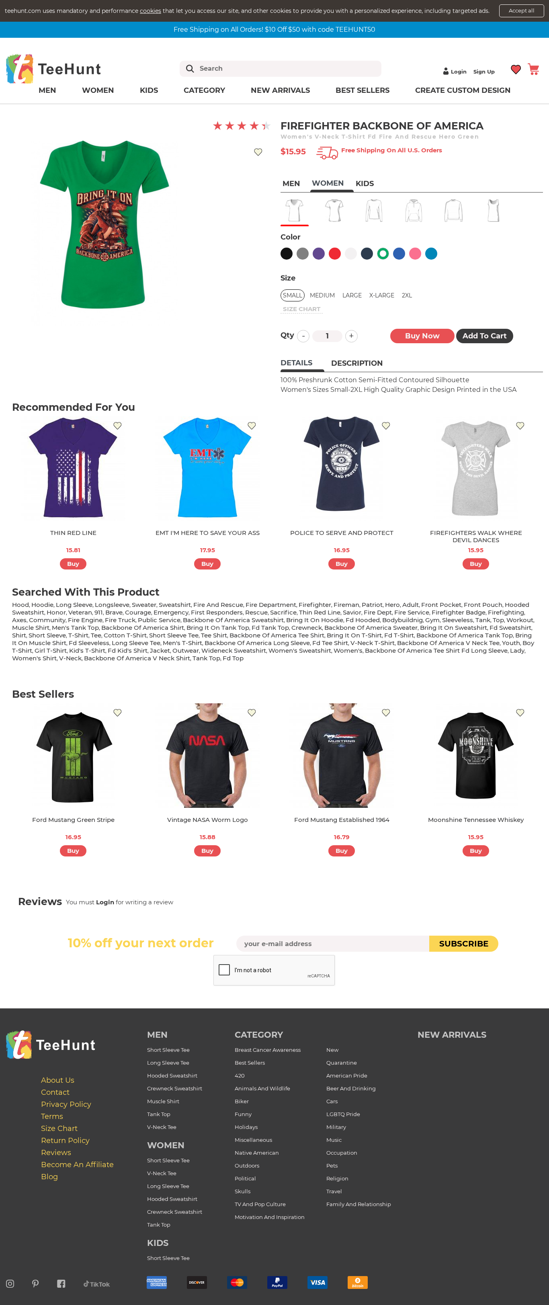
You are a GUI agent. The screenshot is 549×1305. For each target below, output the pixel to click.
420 (240, 1075)
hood (20, 604)
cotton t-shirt (125, 635)
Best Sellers (362, 90)
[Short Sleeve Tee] (334, 210)
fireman (346, 604)
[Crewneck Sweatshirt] (453, 210)
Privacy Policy (66, 1104)
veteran (80, 612)
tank (482, 620)
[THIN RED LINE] (73, 468)
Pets (332, 1165)
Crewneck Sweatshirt (174, 1088)
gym (432, 620)
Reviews (56, 1152)
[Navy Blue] (367, 254)
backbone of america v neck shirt (137, 658)
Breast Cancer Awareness (268, 1050)
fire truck (120, 620)
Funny (243, 1114)
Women (98, 90)
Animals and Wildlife (262, 1088)
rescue (256, 612)
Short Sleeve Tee (168, 1050)
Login (459, 71)
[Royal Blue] (399, 254)
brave (114, 612)
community (47, 620)
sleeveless (457, 620)
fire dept (378, 612)
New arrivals (280, 90)
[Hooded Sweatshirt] (414, 210)
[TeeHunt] (66, 68)
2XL (407, 295)
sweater (144, 604)
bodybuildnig (402, 620)
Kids (149, 90)
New (332, 1050)
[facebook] (61, 1282)
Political (245, 1178)
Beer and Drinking (351, 1088)
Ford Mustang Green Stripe (73, 820)
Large (352, 295)
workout (519, 620)
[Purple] (319, 254)
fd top (233, 658)
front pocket (441, 604)
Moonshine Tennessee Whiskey (476, 820)
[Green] (383, 254)
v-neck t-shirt (372, 643)
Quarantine (341, 1062)
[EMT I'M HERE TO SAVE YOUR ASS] (207, 468)
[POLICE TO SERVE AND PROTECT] (341, 468)
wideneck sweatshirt (233, 650)
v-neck (70, 658)
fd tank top (270, 627)
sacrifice (283, 612)
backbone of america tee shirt (276, 635)
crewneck (306, 627)
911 (98, 612)
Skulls (242, 1191)
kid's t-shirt (87, 650)
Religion (337, 1178)
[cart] (533, 68)
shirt (19, 635)
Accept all (522, 10)
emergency (171, 612)
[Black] (287, 254)
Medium (322, 295)
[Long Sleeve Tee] (374, 210)
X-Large (381, 295)
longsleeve (112, 604)
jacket (160, 650)
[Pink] (415, 254)
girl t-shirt (51, 650)
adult (410, 604)
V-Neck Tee (161, 1127)
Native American (257, 1152)
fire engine (85, 620)
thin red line (319, 612)
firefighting (506, 612)
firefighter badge (458, 612)
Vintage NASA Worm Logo (207, 820)
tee (96, 635)
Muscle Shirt (163, 1101)
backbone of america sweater (371, 627)
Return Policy (65, 1140)
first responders (217, 612)
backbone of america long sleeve (257, 643)
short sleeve (47, 635)
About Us (57, 1080)
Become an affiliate (77, 1164)
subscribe (463, 944)
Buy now (422, 336)
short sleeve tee (174, 635)
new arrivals (452, 1035)
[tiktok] (97, 1282)
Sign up (484, 71)
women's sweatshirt (299, 650)
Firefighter (315, 604)
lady (517, 650)
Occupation (341, 1152)
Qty (287, 335)
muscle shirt (30, 627)
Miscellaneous (253, 1140)
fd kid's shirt (127, 650)
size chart (301, 309)
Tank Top (158, 1114)
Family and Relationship (358, 1204)
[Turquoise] (431, 254)
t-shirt (78, 635)
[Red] (335, 254)
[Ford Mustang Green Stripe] (73, 755)
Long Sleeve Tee (168, 1062)
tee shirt (214, 635)
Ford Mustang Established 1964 (341, 820)
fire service (411, 612)
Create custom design (463, 90)
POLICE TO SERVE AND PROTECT (341, 533)
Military (336, 1127)
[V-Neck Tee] (294, 210)
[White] (351, 254)
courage (138, 612)
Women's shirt (34, 658)
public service (159, 620)
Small (292, 295)
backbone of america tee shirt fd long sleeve (436, 650)
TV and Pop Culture (260, 1204)
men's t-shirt (182, 643)
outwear (185, 650)
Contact (55, 1092)
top (498, 620)
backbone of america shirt (142, 627)
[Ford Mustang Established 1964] (341, 755)
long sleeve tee (136, 643)
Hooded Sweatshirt (172, 1075)
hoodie (42, 604)
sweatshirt (175, 604)
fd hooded (363, 620)
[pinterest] (35, 1282)
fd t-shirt (399, 635)
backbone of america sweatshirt (233, 620)
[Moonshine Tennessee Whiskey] (476, 755)
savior (352, 612)
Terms (52, 1116)
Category (204, 90)
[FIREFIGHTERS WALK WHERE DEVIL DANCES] (476, 468)
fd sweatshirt (510, 627)
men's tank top (75, 627)
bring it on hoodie (314, 620)
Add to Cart (485, 336)
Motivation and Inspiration (270, 1217)
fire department (271, 604)
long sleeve (74, 604)
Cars (332, 1101)
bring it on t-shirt (354, 635)
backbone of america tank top (464, 635)
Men (47, 90)
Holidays (246, 1127)
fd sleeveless (89, 643)
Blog (49, 1176)
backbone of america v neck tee (448, 643)
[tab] (302, 363)
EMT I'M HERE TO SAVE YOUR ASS (208, 533)
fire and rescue (218, 604)
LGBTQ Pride (343, 1114)
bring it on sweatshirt (453, 627)
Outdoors (247, 1165)
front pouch (483, 604)
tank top (206, 658)
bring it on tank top (217, 627)
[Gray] (303, 254)
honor (56, 612)
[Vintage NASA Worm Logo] (207, 755)
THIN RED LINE (73, 533)
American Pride (346, 1075)
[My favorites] (516, 68)
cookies (150, 10)
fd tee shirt (330, 643)
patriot (372, 604)
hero (392, 604)
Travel (334, 1191)
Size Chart (59, 1128)
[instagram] (10, 1282)
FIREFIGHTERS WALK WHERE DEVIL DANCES (476, 536)
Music (334, 1140)
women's (348, 650)
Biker (242, 1101)
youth (511, 643)
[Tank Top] (493, 210)
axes (19, 620)
